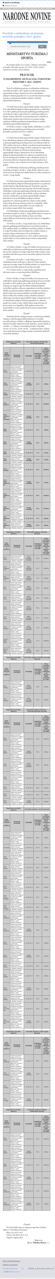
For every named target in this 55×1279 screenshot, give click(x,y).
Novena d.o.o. (15, 1272)
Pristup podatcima (10, 1269)
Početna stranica (11, 6)
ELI (23, 1269)
